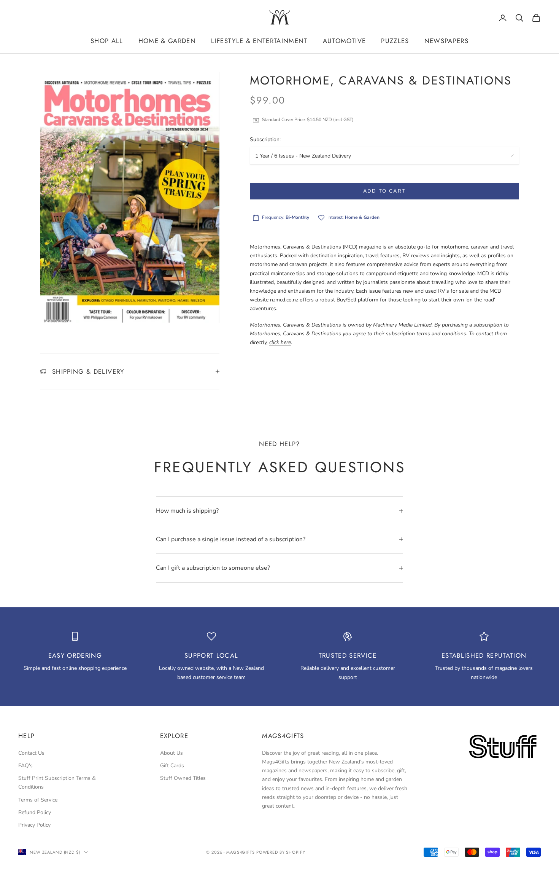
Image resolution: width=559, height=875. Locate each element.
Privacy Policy (34, 825)
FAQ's (25, 765)
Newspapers (446, 40)
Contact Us (31, 753)
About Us (171, 753)
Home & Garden (167, 40)
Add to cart (384, 191)
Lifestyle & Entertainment (259, 40)
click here (280, 342)
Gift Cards (172, 765)
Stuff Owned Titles (183, 778)
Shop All (107, 40)
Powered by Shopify (280, 852)
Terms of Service (37, 799)
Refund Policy (34, 812)
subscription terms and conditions (426, 333)
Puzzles (395, 40)
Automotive (344, 40)
